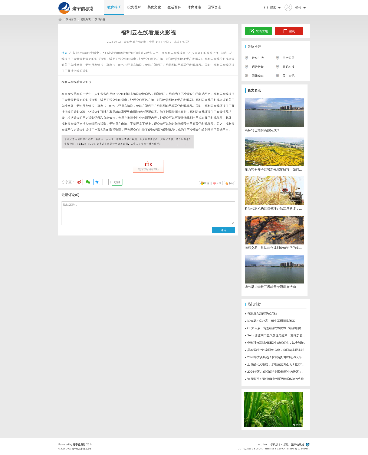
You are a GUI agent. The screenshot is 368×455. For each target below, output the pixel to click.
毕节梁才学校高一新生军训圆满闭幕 (270, 321)
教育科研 (114, 7)
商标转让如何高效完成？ (262, 130)
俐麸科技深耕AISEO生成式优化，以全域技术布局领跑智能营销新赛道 (292, 342)
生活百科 (174, 7)
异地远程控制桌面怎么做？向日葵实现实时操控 (277, 350)
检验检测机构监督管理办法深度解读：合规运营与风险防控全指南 (274, 208)
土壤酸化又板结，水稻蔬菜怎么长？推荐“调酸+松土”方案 (284, 364)
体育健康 (194, 7)
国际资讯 (214, 7)
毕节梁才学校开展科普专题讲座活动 (270, 287)
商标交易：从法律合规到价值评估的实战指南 (274, 248)
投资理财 (134, 7)
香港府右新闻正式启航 (261, 313)
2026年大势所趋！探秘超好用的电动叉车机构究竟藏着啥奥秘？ (288, 357)
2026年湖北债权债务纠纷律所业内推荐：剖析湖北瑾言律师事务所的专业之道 (297, 371)
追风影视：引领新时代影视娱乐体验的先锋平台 (277, 379)
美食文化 (154, 7)
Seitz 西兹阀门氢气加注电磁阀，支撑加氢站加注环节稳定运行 (287, 335)
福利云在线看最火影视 (76, 82)
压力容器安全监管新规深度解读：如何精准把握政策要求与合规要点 (274, 169)
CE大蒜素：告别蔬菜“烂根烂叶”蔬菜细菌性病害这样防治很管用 (288, 328)
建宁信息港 (82, 8)
